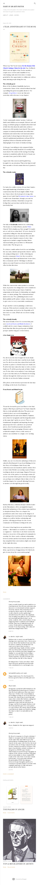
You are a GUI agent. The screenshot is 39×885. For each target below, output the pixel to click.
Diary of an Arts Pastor (13, 7)
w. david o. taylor (14, 636)
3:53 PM (11, 728)
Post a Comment (8, 774)
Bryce (11, 686)
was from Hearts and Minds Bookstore (18, 324)
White (29, 227)
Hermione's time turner (26, 196)
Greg (10, 93)
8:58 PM (11, 631)
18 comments (11, 867)
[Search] (35, 3)
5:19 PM (11, 769)
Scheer (15, 93)
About (5, 15)
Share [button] (4, 592)
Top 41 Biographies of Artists (18, 864)
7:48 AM (11, 667)
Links (11, 15)
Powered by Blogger (21, 879)
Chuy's (18, 256)
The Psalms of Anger (14, 809)
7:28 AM (11, 717)
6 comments (11, 812)
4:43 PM (11, 680)
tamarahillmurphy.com (16, 673)
